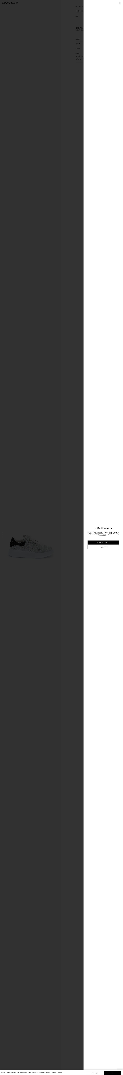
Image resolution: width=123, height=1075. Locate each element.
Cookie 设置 (94, 1073)
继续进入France (103, 547)
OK (112, 1073)
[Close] (120, 3)
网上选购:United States (103, 542)
